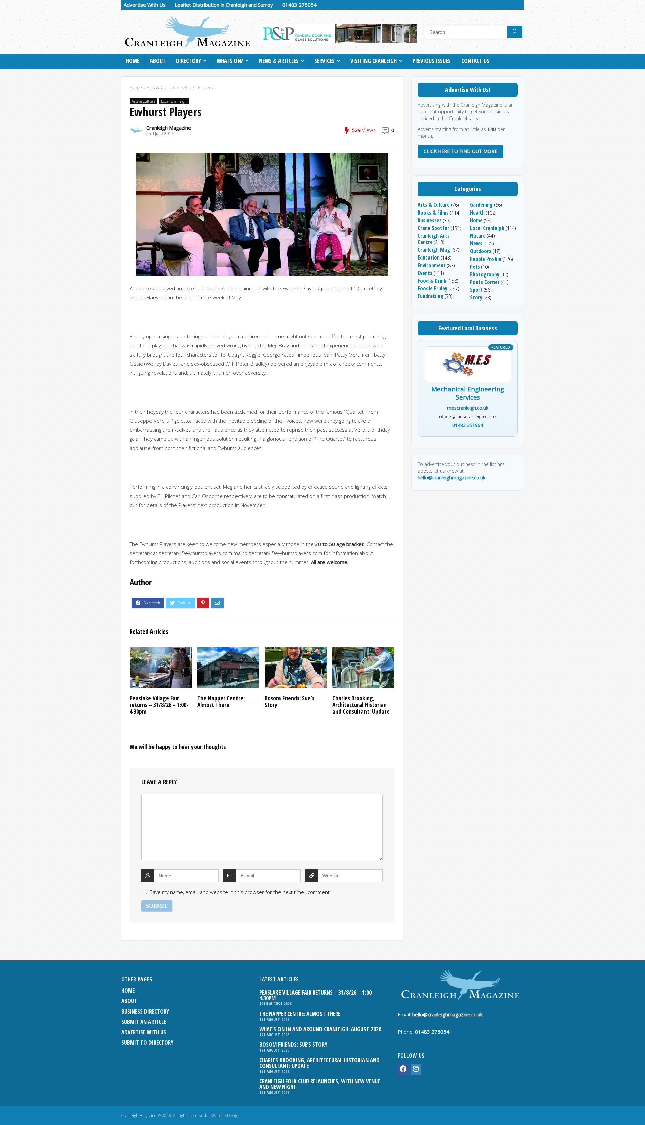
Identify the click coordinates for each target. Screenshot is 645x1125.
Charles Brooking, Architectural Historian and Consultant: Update (361, 704)
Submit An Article (143, 1022)
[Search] (514, 32)
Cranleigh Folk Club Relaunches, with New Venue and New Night (319, 1084)
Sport (476, 289)
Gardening (481, 204)
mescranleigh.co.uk (467, 408)
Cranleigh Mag (434, 249)
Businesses (430, 220)
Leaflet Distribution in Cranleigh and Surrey (224, 4)
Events (425, 273)
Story (476, 297)
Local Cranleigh (174, 101)
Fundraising (430, 296)
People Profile (485, 259)
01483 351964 (467, 425)
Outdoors (480, 251)
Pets (475, 266)
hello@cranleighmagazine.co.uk (451, 477)
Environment (432, 265)
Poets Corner (485, 282)
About (158, 61)
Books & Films (433, 212)
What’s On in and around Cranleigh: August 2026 (320, 1029)
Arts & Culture (161, 87)
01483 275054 (299, 4)
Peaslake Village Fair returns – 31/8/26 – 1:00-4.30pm (159, 704)
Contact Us (475, 61)
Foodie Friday (432, 288)
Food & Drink (432, 280)
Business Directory (145, 1011)
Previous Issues (432, 61)
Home (132, 61)
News (476, 243)
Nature (478, 235)
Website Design (225, 1115)
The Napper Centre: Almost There (221, 701)
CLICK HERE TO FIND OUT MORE (460, 151)
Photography (484, 274)
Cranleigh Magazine (168, 127)
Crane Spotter (433, 228)
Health (477, 212)
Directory (188, 61)
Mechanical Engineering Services (467, 393)
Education (429, 257)
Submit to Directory (147, 1042)
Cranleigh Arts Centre (434, 239)
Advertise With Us (145, 4)
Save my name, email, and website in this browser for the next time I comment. (240, 892)
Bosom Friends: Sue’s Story (289, 701)
